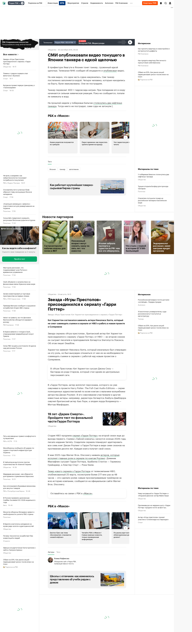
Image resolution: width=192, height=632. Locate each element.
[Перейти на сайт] (19, 44)
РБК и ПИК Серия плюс (11, 298)
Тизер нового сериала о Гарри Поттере (69, 471)
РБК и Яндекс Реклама (11, 182)
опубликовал (110, 70)
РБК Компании (8, 324)
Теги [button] (50, 161)
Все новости (10, 54)
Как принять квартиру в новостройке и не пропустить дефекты (154, 49)
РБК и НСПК (7, 441)
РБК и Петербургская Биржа (13, 491)
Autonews (141, 304)
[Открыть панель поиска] (165, 3)
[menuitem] (35, 3)
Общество (7, 66)
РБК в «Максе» (59, 115)
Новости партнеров (57, 217)
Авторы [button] (51, 552)
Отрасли (6, 540)
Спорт (5, 78)
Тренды (141, 318)
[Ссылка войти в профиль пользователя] (170, 3)
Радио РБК (13, 3)
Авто (5, 505)
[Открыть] (19, 3)
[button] (160, 3)
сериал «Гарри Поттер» (85, 435)
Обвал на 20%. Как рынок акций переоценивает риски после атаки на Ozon (153, 74)
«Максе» (87, 493)
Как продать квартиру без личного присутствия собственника (152, 61)
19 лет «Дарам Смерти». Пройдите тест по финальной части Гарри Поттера (70, 418)
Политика (6, 211)
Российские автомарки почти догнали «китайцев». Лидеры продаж (153, 300)
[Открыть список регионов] (160, 3)
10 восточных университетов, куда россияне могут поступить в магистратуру (152, 313)
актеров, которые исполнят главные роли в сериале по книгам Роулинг (84, 456)
